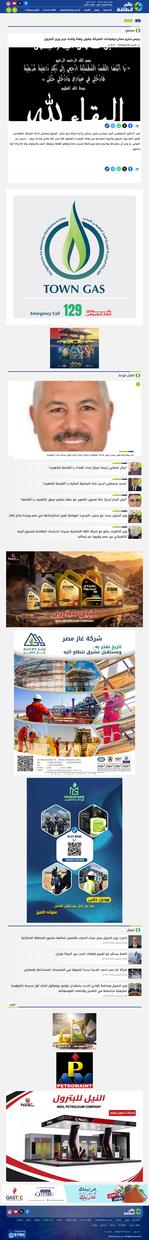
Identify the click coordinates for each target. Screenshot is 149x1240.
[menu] (14, 10)
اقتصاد (59, 1220)
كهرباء (87, 10)
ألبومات (20, 1220)
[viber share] (113, 125)
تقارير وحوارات (32, 10)
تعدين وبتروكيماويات (70, 10)
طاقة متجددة (49, 10)
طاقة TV (122, 1225)
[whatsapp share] (118, 125)
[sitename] (132, 1212)
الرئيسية (107, 10)
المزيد (12, 1005)
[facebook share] (130, 125)
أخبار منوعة (48, 1220)
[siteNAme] (128, 7)
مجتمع (128, 20)
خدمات (112, 1225)
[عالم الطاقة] (138, 20)
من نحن (136, 1231)
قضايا (28, 1220)
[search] (8, 10)
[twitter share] (124, 125)
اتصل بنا (107, 1231)
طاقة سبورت (134, 1225)
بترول (97, 10)
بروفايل (37, 1220)
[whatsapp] (107, 125)
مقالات (94, 1225)
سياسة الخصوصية (122, 1231)
